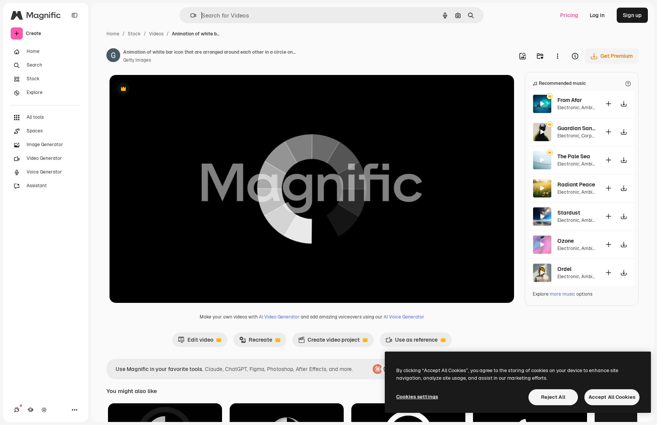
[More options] (557, 56)
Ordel (564, 269)
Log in (597, 15)
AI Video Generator (279, 317)
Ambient (590, 108)
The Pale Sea (573, 156)
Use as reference (412, 341)
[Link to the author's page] (113, 56)
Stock (134, 34)
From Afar (569, 100)
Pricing (569, 15)
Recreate (255, 341)
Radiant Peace (576, 184)
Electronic (568, 108)
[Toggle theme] (44, 410)
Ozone (565, 240)
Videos (156, 34)
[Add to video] (608, 104)
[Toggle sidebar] (74, 15)
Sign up (632, 15)
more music (562, 294)
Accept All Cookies (612, 397)
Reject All (553, 397)
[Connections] (17, 410)
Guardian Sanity (576, 128)
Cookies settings (417, 396)
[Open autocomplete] (190, 15)
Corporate (592, 136)
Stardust (568, 212)
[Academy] (30, 410)
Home (112, 34)
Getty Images (137, 60)
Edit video (195, 341)
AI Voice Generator (404, 317)
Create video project (329, 341)
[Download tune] (623, 104)
